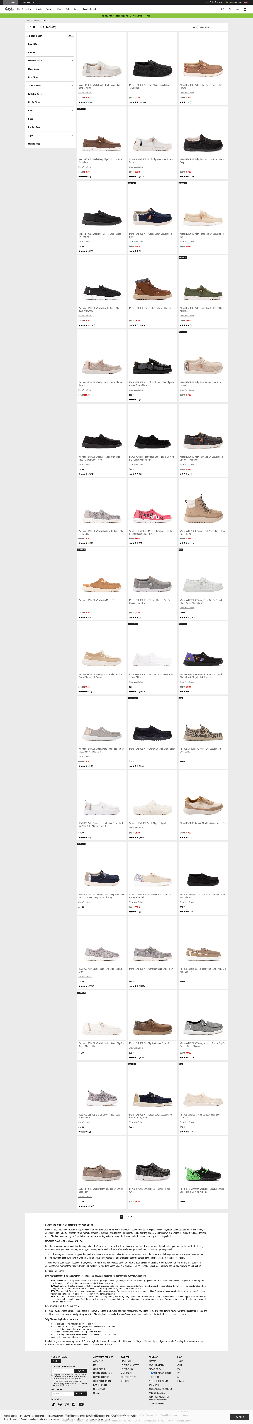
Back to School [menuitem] (89, 9)
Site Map (97, 1393)
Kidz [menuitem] (68, 9)
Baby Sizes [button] (33, 77)
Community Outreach (158, 1365)
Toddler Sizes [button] (34, 86)
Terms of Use (154, 1377)
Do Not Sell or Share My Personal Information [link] (159, 1398)
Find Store (80, 1394)
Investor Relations (157, 1393)
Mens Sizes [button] (33, 69)
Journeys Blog (127, 1369)
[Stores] (230, 9)
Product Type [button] (34, 127)
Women (179, 1365)
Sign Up (56, 1361)
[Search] (223, 9)
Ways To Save (126, 1373)
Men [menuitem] (59, 9)
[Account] (238, 9)
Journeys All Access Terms (160, 1389)
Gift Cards (125, 1381)
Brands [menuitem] (39, 9)
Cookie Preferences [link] (157, 1403)
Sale (179, 1377)
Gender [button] (31, 52)
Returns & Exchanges (102, 1373)
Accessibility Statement (159, 1381)
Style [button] (30, 135)
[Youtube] (82, 1404)
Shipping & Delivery (101, 1377)
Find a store (56, 1389)
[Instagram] (67, 1404)
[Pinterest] (61, 1404)
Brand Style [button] (33, 44)
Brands (180, 1361)
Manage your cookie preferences (66, 1416)
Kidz (178, 1373)
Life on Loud (126, 1361)
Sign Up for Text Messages (63, 1367)
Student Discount (128, 1377)
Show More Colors (85, 93)
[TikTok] (54, 1404)
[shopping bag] (245, 9)
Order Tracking (216, 2)
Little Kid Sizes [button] (35, 94)
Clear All (71, 36)
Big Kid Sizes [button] (34, 102)
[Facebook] (74, 1404)
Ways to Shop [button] (34, 144)
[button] (246, 2)
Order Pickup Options (102, 1381)
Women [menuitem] (49, 9)
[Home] (9, 9)
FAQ (94, 1365)
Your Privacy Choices (162, 1373)
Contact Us (98, 1361)
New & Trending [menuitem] (24, 9)
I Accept (239, 1417)
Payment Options (100, 1385)
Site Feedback (99, 1389)
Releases (180, 1381)
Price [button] (30, 119)
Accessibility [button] (235, 2)
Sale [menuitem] (76, 9)
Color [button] (30, 111)
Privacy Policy (155, 1369)
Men (178, 1369)
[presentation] (24, 9)
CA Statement (154, 1385)
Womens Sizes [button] (35, 61)
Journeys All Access (130, 1365)
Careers (152, 1361)
